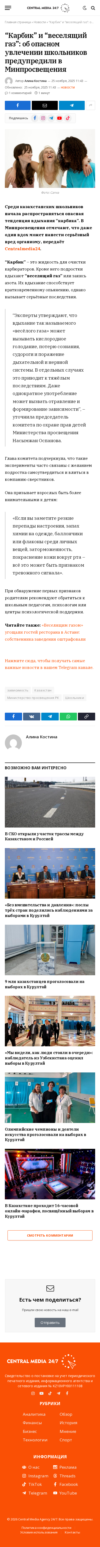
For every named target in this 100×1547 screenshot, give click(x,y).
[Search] (92, 7)
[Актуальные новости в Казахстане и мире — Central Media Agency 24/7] (48, 8)
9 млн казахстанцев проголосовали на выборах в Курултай (44, 984)
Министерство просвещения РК (33, 698)
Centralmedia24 (22, 248)
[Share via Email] (45, 105)
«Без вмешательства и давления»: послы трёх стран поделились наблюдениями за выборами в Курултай (48, 910)
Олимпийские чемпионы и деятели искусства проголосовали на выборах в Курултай (45, 1134)
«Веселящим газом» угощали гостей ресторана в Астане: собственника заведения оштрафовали (45, 632)
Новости (40, 22)
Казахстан (43, 690)
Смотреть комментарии (50, 1235)
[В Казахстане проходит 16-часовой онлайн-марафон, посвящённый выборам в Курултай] (50, 1174)
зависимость (17, 690)
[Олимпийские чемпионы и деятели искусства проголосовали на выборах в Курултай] (50, 1097)
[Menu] (8, 7)
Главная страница (18, 22)
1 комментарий (20, 93)
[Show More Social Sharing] (90, 105)
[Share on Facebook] (18, 105)
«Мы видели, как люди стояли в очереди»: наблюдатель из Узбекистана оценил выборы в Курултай (49, 1058)
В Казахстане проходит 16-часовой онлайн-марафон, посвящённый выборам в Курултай (49, 1211)
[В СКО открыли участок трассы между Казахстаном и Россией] (50, 802)
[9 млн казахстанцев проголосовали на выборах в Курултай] (50, 950)
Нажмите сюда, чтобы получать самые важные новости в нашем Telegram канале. (49, 664)
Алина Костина (36, 81)
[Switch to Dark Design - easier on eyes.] (85, 8)
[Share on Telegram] (72, 105)
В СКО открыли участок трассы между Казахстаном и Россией (44, 836)
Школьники (74, 698)
